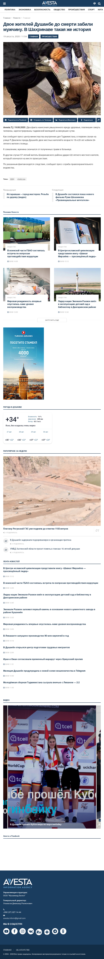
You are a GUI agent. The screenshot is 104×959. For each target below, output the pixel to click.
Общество (59, 9)
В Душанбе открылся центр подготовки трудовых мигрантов (36, 647)
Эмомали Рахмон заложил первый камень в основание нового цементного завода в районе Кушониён (49, 611)
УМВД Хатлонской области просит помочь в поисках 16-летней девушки (45, 548)
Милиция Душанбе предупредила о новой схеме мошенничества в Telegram (44, 670)
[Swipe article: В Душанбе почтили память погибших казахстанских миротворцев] (52, 767)
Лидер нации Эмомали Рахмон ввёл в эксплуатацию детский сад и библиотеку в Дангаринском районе (77, 304)
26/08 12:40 (64, 312)
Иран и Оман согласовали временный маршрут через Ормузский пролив (43, 659)
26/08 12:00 (9, 652)
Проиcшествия (76, 9)
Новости (16, 17)
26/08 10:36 (9, 676)
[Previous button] (5, 767)
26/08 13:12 (64, 261)
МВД (12, 179)
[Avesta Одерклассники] (63, 931)
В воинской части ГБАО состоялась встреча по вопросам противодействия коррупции (26, 253)
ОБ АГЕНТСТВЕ (23, 950)
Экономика (25, 9)
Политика (10, 9)
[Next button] (99, 767)
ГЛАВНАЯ (7, 950)
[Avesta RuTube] (39, 932)
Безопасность (42, 9)
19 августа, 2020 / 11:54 (15, 36)
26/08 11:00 (9, 687)
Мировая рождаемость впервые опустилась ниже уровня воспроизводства (24, 304)
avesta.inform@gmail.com (14, 918)
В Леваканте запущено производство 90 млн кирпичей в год (36, 635)
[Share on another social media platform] (98, 120)
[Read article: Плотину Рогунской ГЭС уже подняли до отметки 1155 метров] (52, 491)
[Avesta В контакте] (31, 931)
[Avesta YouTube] (6, 931)
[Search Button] (99, 3)
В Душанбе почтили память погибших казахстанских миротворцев (45, 824)
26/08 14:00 (13, 261)
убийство (21, 179)
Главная (7, 17)
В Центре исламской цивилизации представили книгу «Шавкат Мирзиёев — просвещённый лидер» (77, 253)
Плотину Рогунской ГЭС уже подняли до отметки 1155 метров (35, 528)
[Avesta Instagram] (23, 931)
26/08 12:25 (9, 617)
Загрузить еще (52, 320)
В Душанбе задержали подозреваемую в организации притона (40, 539)
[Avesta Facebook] (14, 931)
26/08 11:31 (9, 664)
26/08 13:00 (13, 312)
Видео (13, 820)
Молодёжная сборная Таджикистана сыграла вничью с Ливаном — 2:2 (41, 682)
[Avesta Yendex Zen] (47, 932)
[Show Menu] (4, 3)
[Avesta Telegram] (55, 931)
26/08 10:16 (9, 641)
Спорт (91, 9)
